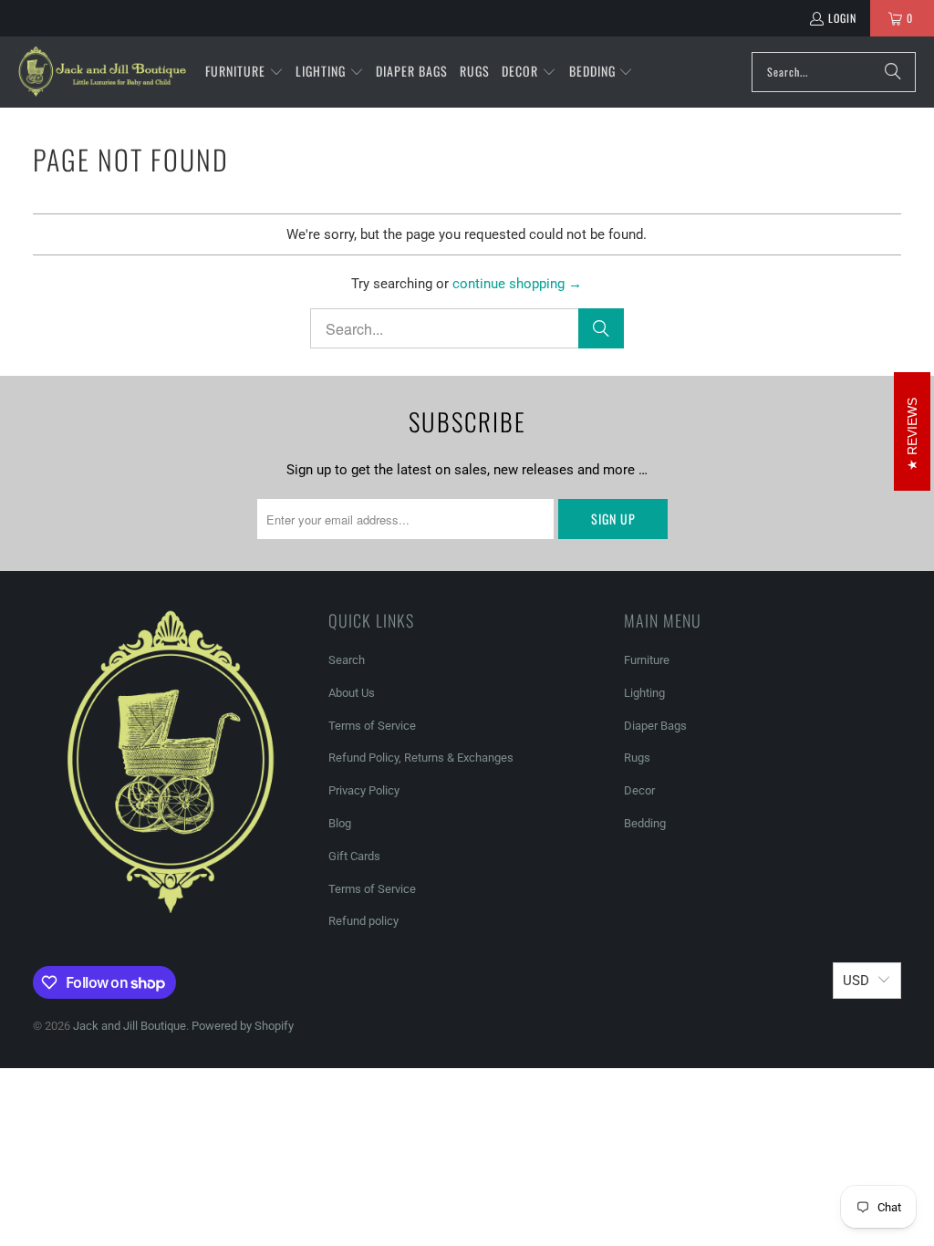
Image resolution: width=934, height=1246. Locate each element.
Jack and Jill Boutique (129, 1026)
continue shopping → (517, 283)
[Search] (893, 72)
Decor (639, 790)
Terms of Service (372, 725)
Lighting (644, 693)
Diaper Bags (655, 725)
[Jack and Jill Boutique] (102, 72)
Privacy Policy (364, 790)
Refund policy (363, 921)
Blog (339, 823)
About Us (351, 693)
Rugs (637, 757)
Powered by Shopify (243, 1026)
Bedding (645, 823)
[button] (244, 72)
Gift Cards (354, 856)
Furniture (646, 660)
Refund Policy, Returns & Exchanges (421, 757)
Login (842, 18)
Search (346, 660)
